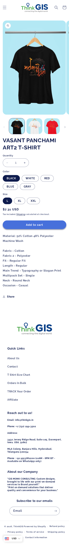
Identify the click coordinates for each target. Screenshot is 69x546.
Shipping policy (56, 532)
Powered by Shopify (35, 526)
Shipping (20, 214)
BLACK (11, 178)
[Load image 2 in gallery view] (34, 126)
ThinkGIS (18, 526)
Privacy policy (15, 532)
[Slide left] (4, 127)
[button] (5, 7)
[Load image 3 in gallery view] (52, 126)
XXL (33, 200)
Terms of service (35, 532)
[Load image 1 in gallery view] (17, 126)
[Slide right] (65, 127)
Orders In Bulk (16, 383)
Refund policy (57, 526)
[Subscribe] (56, 511)
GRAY (27, 186)
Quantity (8, 155)
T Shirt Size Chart (18, 374)
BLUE (10, 186)
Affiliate (12, 399)
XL (19, 200)
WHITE (30, 178)
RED (47, 178)
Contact (12, 366)
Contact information (36, 537)
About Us (13, 358)
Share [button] (11, 296)
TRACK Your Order (19, 391)
